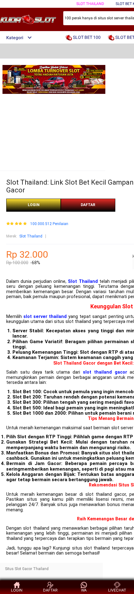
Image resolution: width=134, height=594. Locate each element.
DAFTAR (88, 205)
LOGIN (34, 205)
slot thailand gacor (105, 372)
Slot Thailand (30, 236)
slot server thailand (45, 316)
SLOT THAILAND (90, 4)
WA (84, 590)
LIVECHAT (117, 590)
